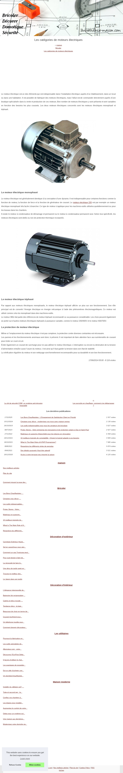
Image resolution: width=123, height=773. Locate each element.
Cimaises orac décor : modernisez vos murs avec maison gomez (45, 421)
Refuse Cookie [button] (15, 765)
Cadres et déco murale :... (13, 601)
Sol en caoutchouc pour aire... (14, 547)
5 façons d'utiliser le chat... (13, 660)
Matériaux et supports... (12, 515)
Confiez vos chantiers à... (12, 698)
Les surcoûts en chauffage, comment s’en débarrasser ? (93, 404)
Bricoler (58, 48)
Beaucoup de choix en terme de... (16, 611)
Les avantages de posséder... (14, 665)
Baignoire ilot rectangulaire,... (14, 595)
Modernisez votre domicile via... (15, 724)
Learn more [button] (25, 759)
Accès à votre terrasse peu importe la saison (37, 454)
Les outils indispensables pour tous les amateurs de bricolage (44, 425)
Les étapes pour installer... (13, 703)
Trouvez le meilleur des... (12, 574)
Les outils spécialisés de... (13, 644)
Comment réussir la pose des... (15, 482)
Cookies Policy (84, 768)
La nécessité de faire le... (12, 563)
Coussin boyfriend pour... (12, 617)
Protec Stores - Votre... (11, 509)
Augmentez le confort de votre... (15, 708)
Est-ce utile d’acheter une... (13, 670)
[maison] (61, 18)
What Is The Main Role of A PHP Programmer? (38, 442)
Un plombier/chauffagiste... (13, 676)
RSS (92, 768)
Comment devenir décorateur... (15, 627)
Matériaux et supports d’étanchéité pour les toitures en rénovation (46, 434)
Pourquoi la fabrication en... (13, 638)
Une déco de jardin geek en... (14, 568)
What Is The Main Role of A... (14, 525)
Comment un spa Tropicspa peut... (16, 552)
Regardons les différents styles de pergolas (37, 446)
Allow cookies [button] (35, 765)
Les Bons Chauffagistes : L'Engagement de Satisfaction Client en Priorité (48, 417)
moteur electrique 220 (82, 202)
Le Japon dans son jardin (12, 579)
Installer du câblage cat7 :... (13, 687)
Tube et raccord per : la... (12, 692)
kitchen (61, 770)
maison (59, 45)
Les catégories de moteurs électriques (58, 51)
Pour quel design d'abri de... (13, 558)
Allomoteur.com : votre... (12, 649)
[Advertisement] (58, 70)
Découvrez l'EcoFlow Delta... (14, 655)
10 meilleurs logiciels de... (13, 520)
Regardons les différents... (13, 531)
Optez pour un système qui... (14, 713)
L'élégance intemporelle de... (14, 590)
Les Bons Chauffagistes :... (13, 493)
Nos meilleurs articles (11, 468)
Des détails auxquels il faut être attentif (35, 450)
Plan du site (7, 473)
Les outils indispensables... (13, 504)
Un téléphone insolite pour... (13, 622)
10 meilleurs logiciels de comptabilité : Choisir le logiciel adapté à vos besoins (50, 438)
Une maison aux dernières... (14, 719)
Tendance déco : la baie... (13, 606)
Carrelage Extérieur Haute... (13, 542)
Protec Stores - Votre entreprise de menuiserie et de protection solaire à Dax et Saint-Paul (55, 430)
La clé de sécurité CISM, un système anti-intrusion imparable (23, 404)
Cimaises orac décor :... (12, 499)
